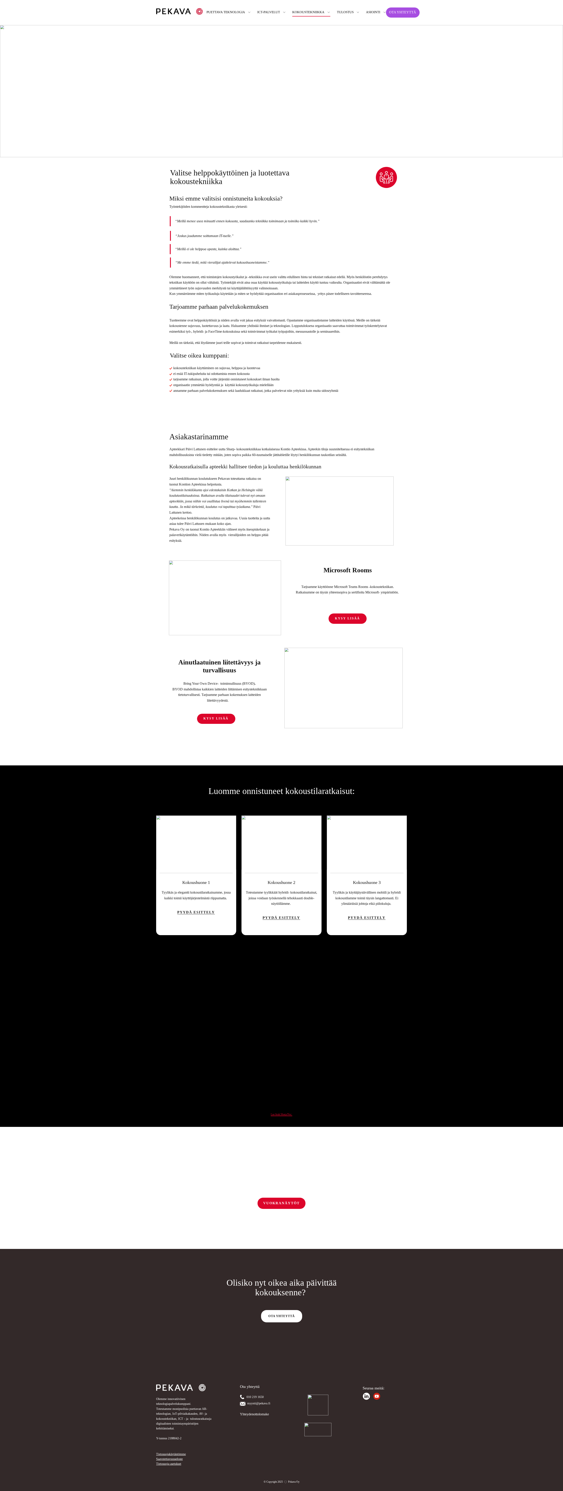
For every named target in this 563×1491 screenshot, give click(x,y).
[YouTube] (376, 1396)
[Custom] (366, 1396)
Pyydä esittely (281, 918)
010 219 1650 (256, 1397)
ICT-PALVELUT (268, 12)
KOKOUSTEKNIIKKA (308, 12)
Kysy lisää (347, 618)
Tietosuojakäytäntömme (171, 1454)
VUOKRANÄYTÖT (281, 1203)
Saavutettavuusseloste (169, 1459)
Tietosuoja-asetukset (168, 1463)
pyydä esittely (196, 912)
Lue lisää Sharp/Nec (281, 1114)
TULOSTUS (345, 12)
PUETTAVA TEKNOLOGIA (226, 12)
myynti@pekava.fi (258, 1403)
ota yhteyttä (281, 1316)
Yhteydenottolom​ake (254, 1414)
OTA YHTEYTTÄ (402, 12)
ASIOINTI (373, 12)
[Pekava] (179, 11)
